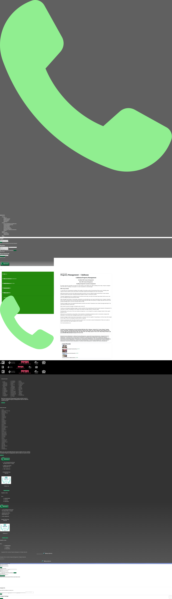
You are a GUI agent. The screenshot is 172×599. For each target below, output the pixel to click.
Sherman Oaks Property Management (67, 339)
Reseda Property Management (87, 338)
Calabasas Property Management (79, 336)
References (5, 221)
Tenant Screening (7, 226)
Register (15, 250)
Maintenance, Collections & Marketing (10, 229)
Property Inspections (7, 227)
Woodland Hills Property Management (99, 340)
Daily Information (69, 336)
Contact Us (6, 499)
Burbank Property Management (66, 336)
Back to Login (2, 251)
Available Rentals (7, 498)
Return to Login (2, 257)
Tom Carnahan (6, 220)
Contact (3, 236)
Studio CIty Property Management (82, 339)
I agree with (7, 250)
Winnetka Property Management (85, 340)
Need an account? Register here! (5, 243)
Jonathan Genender (7, 218)
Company (3, 216)
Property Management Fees (8, 224)
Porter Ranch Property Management (67, 338)
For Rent (3, 231)
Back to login (13, 576)
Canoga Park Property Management (93, 336)
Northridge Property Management (102, 337)
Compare (1, 598)
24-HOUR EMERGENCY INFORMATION (10, 223)
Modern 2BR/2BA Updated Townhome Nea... (69, 348)
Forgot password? (8, 576)
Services (3, 222)
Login (1, 242)
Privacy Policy (6, 501)
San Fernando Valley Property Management (102, 338)
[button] (7, 496)
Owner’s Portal (6, 233)
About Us (5, 217)
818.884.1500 (2, 215)
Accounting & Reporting (8, 228)
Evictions (5, 230)
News (3, 235)
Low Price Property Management (86, 337)
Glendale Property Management (91, 336)
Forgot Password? (14, 243)
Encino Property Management (79, 336)
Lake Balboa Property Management (73, 337)
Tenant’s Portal (6, 234)
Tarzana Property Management (95, 339)
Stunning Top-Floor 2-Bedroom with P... (69, 357)
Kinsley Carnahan (6, 219)
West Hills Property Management (72, 340)
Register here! (2, 576)
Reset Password (2, 256)
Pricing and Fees (78, 338)
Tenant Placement (7, 225)
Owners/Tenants (4, 232)
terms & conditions (9, 250)
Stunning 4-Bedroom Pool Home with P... (69, 353)
